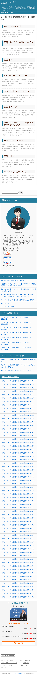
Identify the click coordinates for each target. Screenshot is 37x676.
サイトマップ (4, 667)
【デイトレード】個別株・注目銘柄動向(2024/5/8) (17, 497)
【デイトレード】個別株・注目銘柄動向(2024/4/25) (17, 518)
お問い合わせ (23, 665)
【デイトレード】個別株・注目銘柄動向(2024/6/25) (17, 381)
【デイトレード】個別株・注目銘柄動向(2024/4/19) (17, 531)
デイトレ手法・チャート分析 (13, 356)
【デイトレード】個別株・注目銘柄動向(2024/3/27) (17, 590)
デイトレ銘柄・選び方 (10, 313)
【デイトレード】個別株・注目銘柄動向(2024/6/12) (17, 411)
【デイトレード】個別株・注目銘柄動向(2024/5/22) (17, 463)
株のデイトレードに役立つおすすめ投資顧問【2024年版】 (18, 360)
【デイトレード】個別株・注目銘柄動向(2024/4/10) (17, 555)
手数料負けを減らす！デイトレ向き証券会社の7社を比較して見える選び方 (18, 290)
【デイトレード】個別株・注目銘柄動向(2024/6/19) (17, 394)
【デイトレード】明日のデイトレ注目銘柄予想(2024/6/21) (16, 333)
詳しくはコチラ (18, 643)
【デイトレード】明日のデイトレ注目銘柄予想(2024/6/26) (16, 318)
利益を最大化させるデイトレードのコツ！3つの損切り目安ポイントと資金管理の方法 (18, 285)
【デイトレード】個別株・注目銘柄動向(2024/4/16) (17, 542)
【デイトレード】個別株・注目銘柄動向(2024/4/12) (17, 549)
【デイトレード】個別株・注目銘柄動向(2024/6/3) (17, 435)
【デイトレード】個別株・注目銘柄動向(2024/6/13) (17, 408)
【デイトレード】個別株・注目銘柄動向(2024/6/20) (17, 391)
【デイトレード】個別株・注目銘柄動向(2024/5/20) (17, 470)
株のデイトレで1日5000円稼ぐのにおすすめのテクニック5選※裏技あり (18, 366)
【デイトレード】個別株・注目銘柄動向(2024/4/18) (17, 535)
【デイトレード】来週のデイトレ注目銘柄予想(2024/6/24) (16, 328)
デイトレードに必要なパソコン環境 (12, 280)
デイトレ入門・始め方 (7, 660)
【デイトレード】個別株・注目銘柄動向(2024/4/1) (17, 579)
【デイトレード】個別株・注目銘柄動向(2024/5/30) (17, 442)
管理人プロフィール (9, 200)
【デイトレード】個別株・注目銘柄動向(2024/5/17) (17, 473)
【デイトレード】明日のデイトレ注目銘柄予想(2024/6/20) (16, 338)
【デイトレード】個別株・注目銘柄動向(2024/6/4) (17, 432)
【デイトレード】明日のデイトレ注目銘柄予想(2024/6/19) (16, 343)
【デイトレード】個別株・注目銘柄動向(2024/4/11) (17, 552)
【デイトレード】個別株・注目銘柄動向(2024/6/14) (17, 405)
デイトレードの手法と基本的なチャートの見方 (16, 370)
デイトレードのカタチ (8, 655)
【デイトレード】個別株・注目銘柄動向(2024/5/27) (17, 453)
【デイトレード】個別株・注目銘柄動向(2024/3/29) (17, 583)
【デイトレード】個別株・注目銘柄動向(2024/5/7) (17, 501)
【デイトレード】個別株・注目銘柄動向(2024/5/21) (17, 466)
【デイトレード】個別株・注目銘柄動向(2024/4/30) (17, 511)
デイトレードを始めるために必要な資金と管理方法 (17, 300)
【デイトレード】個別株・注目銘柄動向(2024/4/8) (17, 562)
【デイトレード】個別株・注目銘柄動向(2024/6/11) (17, 415)
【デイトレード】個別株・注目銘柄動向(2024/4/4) (17, 569)
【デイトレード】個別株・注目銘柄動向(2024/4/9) (17, 559)
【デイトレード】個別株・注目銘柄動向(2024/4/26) (17, 514)
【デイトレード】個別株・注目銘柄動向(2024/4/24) (17, 521)
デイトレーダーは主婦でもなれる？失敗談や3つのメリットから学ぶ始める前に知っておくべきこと (18, 295)
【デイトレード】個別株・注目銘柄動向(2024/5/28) (17, 449)
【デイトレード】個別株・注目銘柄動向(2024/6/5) (17, 429)
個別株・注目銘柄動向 (10, 377)
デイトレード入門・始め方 (12, 276)
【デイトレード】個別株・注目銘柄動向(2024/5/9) (17, 494)
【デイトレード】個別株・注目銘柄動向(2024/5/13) (17, 487)
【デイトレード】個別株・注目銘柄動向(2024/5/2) (17, 504)
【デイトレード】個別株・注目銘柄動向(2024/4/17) (17, 538)
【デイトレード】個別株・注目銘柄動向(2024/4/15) (17, 545)
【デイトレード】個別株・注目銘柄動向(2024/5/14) (17, 483)
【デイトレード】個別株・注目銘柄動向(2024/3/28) (17, 586)
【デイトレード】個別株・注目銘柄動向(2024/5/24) (17, 456)
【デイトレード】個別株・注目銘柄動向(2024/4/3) (17, 573)
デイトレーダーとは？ (8, 306)
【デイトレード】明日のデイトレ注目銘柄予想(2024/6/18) (16, 348)
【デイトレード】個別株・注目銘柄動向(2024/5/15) (17, 480)
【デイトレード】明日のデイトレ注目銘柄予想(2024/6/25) (16, 323)
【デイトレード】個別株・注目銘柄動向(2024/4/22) (17, 528)
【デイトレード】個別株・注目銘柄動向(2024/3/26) (17, 593)
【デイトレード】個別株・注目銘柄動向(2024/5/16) (17, 477)
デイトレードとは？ (7, 303)
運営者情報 (26, 663)
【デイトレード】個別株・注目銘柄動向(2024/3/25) (17, 597)
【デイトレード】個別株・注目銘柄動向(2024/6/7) (17, 422)
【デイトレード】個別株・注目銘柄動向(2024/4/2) (17, 576)
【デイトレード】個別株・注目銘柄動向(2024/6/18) (17, 398)
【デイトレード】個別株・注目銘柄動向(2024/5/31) (17, 439)
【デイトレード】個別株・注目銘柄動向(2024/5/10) (17, 490)
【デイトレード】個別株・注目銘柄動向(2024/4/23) (17, 525)
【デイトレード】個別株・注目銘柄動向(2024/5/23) (17, 459)
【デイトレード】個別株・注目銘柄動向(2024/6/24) (17, 384)
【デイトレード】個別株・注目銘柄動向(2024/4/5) (17, 566)
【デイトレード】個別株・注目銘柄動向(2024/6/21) (17, 387)
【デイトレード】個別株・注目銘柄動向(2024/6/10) (17, 418)
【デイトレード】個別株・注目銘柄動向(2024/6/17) (17, 401)
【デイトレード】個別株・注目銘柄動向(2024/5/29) (17, 446)
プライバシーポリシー (7, 665)
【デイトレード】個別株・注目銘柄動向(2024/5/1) (17, 507)
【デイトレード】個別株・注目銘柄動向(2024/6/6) (17, 425)
